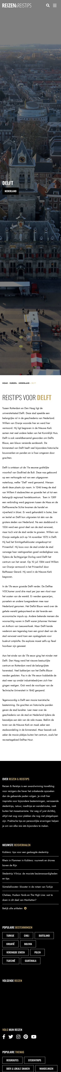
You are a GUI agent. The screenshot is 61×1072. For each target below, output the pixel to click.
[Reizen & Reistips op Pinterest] (25, 1037)
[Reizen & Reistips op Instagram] (18, 1037)
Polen (37, 952)
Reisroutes (12, 1060)
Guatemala (30, 961)
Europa (13, 383)
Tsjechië (10, 961)
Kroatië (10, 944)
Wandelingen (46, 1068)
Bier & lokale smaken (18, 1068)
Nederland (24, 383)
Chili (26, 935)
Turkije (10, 935)
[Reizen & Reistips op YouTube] (33, 1037)
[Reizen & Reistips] (16, 5)
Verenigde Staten (15, 952)
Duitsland (44, 935)
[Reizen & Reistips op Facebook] (3, 1037)
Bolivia (28, 944)
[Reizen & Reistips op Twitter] (10, 1037)
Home (5, 383)
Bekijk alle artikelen (12, 908)
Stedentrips (34, 1060)
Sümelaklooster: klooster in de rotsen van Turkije (27, 887)
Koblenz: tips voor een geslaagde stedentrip (25, 852)
